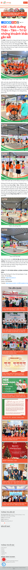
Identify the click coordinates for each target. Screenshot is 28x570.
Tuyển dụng (4, 552)
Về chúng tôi (4, 547)
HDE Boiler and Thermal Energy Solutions (10, 560)
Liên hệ (3, 554)
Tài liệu (3, 551)
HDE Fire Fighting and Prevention (8, 562)
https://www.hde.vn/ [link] (11, 277)
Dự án (3, 549)
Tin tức (3, 550)
